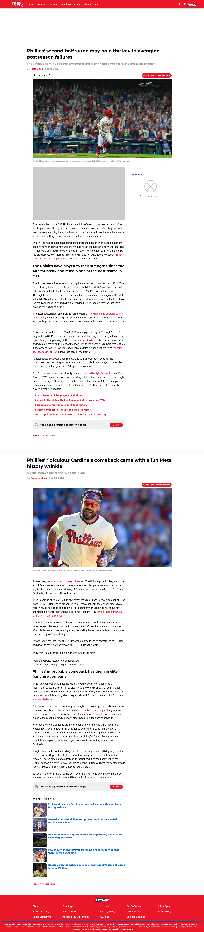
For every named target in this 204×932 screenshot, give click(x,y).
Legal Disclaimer (42, 916)
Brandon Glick (39, 478)
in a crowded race (42, 699)
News (31, 4)
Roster (76, 4)
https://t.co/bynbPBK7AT (65, 660)
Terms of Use (133, 911)
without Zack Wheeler (86, 340)
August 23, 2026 (78, 664)
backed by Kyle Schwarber (98, 373)
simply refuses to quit (94, 710)
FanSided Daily (41, 911)
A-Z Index (105, 916)
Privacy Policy (107, 911)
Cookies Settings (135, 916)
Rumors (41, 4)
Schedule (52, 4)
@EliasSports (43, 660)
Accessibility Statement (75, 916)
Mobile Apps (163, 906)
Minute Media (18, 924)
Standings (65, 4)
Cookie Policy (163, 911)
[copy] (50, 75)
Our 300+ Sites (134, 906)
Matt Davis (37, 68)
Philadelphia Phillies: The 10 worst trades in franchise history (70, 414)
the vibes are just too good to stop (65, 581)
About (36, 906)
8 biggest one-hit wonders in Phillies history (60, 405)
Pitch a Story (69, 911)
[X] (185, 4)
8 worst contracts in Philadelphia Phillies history (63, 409)
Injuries (87, 4)
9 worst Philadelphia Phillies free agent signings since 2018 (69, 400)
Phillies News (48, 435)
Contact (104, 906)
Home (36, 435)
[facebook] (179, 4)
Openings (67, 906)
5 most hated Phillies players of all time (58, 395)
